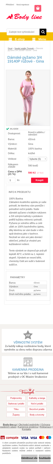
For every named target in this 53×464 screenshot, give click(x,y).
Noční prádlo (37, 403)
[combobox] (37, 159)
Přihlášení (10, 5)
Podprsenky (16, 398)
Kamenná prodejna (28, 427)
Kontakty (26, 429)
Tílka (16, 409)
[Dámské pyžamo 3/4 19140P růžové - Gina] (28, 71)
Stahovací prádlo (16, 403)
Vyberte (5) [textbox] (35, 159)
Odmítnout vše (29, 458)
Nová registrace (22, 5)
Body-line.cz (10, 424)
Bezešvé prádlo (36, 409)
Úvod (10, 48)
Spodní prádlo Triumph (24, 48)
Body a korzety (37, 414)
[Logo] (26, 17)
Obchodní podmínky (29, 424)
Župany (16, 414)
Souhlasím (45, 458)
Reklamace (46, 427)
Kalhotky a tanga (37, 398)
